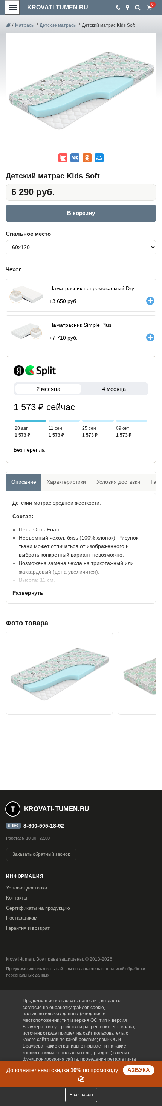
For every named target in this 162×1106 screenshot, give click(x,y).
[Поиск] (138, 7)
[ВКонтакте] (74, 157)
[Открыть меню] (12, 7)
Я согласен (81, 1094)
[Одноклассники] (87, 157)
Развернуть (27, 593)
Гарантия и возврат (28, 928)
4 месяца (114, 389)
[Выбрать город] (127, 7)
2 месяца (48, 389)
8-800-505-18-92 (43, 826)
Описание (23, 482)
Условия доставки (118, 482)
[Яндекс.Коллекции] (62, 157)
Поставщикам (21, 918)
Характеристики (66, 482)
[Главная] (8, 25)
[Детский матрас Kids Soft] (59, 673)
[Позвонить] (117, 8)
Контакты (16, 898)
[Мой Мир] (99, 157)
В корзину (81, 213)
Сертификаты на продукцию (38, 908)
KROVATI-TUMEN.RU (57, 7)
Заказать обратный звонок (41, 854)
